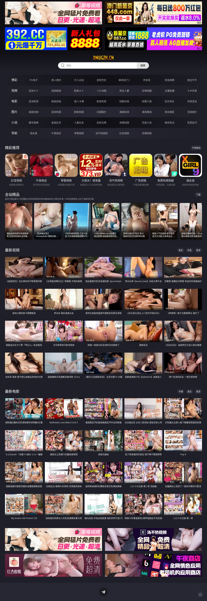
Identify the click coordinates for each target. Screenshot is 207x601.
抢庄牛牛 (192, 80)
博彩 (14, 80)
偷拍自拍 (56, 101)
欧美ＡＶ (79, 90)
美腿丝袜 (124, 112)
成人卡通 (79, 101)
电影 (14, 101)
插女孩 (33, 133)
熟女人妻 (124, 90)
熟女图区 (169, 112)
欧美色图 (79, 112)
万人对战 (79, 80)
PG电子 (34, 80)
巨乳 (189, 250)
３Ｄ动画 (101, 90)
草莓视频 (79, 133)
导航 (14, 133)
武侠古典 (101, 122)
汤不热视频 (101, 133)
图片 (14, 112)
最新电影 (12, 391)
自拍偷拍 (56, 90)
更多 (198, 250)
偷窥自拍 (33, 112)
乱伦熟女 (169, 101)
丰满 (181, 391)
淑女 (189, 391)
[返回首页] (200, 594)
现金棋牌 (169, 80)
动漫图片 (101, 112)
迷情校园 (124, 122)
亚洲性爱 (33, 101)
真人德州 (56, 80)
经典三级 (147, 101)
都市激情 (33, 122)
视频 (14, 91)
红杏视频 (124, 133)
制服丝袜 (124, 101)
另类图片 (192, 112)
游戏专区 (101, 80)
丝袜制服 (147, 90)
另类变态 (192, 101)
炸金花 (146, 80)
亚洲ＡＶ (33, 90)
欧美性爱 (101, 101)
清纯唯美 (147, 112)
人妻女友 (79, 122)
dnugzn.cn (103, 58)
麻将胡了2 (124, 80)
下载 (198, 194)
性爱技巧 (192, 122)
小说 (14, 122)
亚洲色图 (56, 112)
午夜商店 (56, 133)
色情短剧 (147, 133)
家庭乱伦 (56, 122)
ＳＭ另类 (192, 90)
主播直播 (169, 90)
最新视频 (12, 249)
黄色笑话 (169, 122)
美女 (181, 250)
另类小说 (147, 122)
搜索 (142, 65)
